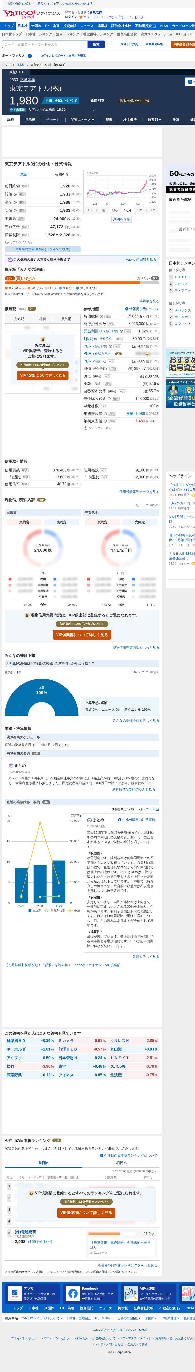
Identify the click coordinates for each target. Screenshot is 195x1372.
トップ (9, 26)
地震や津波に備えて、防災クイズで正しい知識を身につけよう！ (51, 3)
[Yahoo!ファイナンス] (32, 12)
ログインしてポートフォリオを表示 (63, 55)
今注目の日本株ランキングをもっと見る (127, 1265)
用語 (25, 186)
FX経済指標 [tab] (168, 1318)
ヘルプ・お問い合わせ (109, 1344)
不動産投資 (143, 26)
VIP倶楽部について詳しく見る (42, 375)
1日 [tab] (90, 210)
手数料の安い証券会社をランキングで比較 (43, 249)
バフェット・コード (142, 809)
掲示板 (102, 26)
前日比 (44, 1163)
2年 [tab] (153, 210)
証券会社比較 (121, 26)
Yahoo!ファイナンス (107, 1330)
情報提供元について (144, 309)
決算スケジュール (154, 34)
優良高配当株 (127, 34)
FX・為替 (52, 26)
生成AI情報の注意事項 (138, 820)
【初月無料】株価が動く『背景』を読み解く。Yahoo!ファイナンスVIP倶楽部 (62, 965)
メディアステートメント (135, 1338)
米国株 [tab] (149, 1318)
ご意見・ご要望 (137, 1344)
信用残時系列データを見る (139, 492)
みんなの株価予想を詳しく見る (136, 720)
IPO (179, 34)
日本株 (23, 26)
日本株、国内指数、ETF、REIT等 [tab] (88, 1318)
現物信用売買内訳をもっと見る (136, 647)
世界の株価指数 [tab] (128, 1318)
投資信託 (70, 26)
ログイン (71, 17)
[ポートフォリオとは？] (29, 55)
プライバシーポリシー (25, 1338)
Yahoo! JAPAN (136, 1330)
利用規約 (82, 1338)
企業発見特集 (154, 44)
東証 (23, 174)
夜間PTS (61, 174)
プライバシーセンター (58, 1338)
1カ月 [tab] (115, 210)
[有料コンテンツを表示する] (147, 353)
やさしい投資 (129, 44)
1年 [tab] (140, 210)
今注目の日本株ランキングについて (130, 1155)
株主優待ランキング (98, 34)
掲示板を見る (149, 301)
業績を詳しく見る (146, 956)
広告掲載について (104, 1338)
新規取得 (96, 12)
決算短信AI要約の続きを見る (133, 789)
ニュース (87, 26)
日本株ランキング (39, 34)
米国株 (36, 26)
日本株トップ (12, 34)
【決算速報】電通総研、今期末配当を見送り (120, 1245)
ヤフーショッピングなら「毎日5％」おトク (113, 17)
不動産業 (27, 80)
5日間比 (121, 1163)
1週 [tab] (102, 210)
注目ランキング (67, 34)
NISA (164, 26)
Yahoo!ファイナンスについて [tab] (40, 1318)
